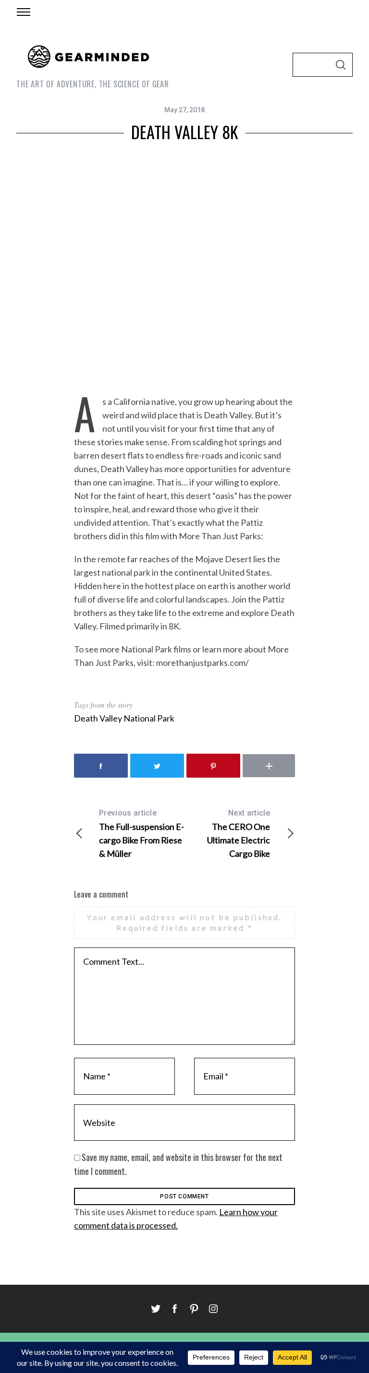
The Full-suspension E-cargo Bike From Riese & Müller (141, 833)
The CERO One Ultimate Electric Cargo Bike (238, 833)
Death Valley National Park (124, 718)
